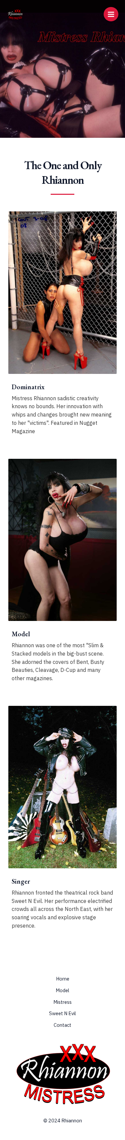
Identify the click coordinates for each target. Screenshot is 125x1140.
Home (62, 979)
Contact (62, 1025)
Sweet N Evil (62, 1013)
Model (62, 990)
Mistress (62, 1002)
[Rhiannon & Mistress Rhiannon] (15, 14)
